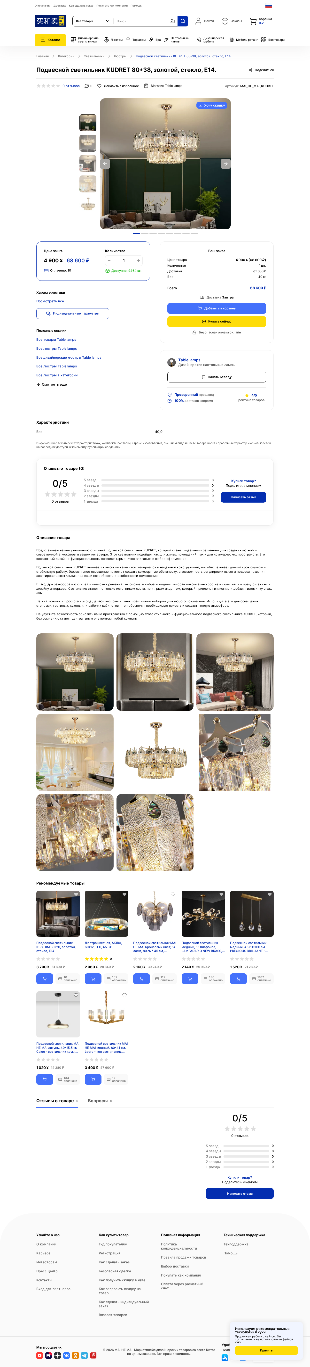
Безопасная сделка (115, 1271)
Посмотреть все (50, 301)
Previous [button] (105, 164)
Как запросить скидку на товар (120, 1291)
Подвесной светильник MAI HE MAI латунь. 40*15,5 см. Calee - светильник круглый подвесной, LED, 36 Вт (58, 1048)
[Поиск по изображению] (172, 21)
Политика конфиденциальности (179, 1246)
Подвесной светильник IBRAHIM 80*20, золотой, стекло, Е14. (56, 947)
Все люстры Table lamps (56, 348)
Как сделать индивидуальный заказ (124, 1304)
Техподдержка (236, 1244)
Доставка (60, 5)
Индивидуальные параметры (76, 313)
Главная (42, 56)
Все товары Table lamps (56, 339)
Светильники (94, 56)
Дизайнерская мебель (213, 39)
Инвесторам (46, 1262)
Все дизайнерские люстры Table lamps (68, 357)
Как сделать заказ (81, 5)
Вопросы (100, 1100)
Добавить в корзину (220, 308)
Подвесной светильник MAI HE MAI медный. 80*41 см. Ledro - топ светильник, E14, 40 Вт (106, 1048)
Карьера (43, 1253)
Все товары (276, 39)
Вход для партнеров (53, 1289)
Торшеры (139, 39)
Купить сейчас (220, 321)
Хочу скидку (214, 105)
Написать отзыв (243, 497)
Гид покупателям (113, 1244)
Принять (266, 1350)
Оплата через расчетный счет (182, 1286)
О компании (43, 5)
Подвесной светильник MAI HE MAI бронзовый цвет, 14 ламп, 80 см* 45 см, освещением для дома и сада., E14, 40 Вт (154, 947)
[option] (165, 163)
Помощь (136, 5)
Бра (158, 39)
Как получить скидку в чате (122, 1280)
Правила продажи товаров (183, 1257)
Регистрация (109, 1253)
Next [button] (226, 164)
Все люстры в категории (57, 375)
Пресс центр (47, 1271)
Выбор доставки (175, 1266)
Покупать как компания (112, 5)
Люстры (117, 39)
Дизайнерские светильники (88, 39)
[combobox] (93, 21)
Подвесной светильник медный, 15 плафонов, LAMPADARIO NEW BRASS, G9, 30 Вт (202, 947)
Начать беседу (220, 377)
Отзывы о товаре (57, 1100)
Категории (66, 56)
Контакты (44, 1280)
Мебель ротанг (247, 39)
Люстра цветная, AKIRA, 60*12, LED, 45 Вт (103, 945)
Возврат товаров (113, 1315)
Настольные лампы (180, 39)
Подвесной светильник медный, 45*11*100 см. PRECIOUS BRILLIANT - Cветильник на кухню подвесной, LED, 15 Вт (248, 947)
